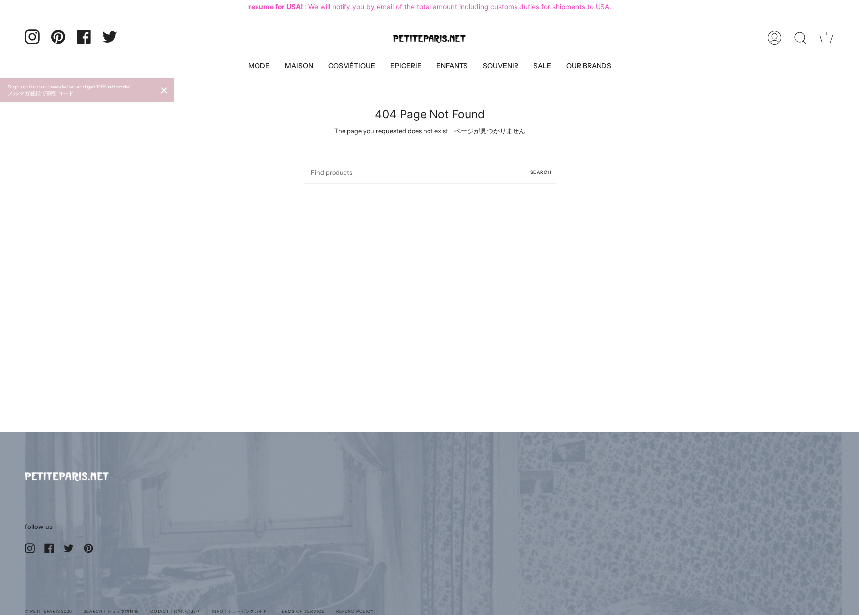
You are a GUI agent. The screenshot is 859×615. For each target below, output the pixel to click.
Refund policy (355, 611)
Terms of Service (301, 611)
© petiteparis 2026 (48, 611)
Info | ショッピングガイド (239, 611)
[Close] (164, 90)
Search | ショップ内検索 (111, 611)
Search (540, 172)
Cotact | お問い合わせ (175, 611)
